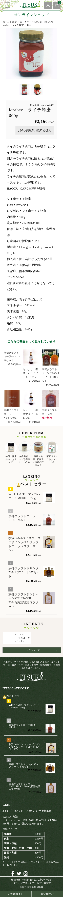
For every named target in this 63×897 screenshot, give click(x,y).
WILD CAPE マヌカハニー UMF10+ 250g (24, 496)
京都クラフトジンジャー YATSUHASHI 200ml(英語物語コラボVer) (23, 600)
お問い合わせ (44, 882)
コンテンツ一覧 (33, 650)
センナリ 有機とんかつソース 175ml (30, 373)
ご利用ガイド (15, 893)
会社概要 (15, 879)
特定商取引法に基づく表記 (37, 879)
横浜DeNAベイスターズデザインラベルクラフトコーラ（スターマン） (24, 544)
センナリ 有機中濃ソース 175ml (31, 414)
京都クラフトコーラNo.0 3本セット (12, 356)
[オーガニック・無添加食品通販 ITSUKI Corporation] (31, 4)
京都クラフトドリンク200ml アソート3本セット (24, 572)
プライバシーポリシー (23, 882)
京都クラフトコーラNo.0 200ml (22, 518)
